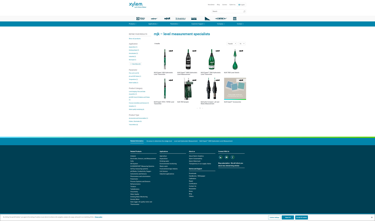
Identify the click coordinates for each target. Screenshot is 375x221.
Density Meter (134, 199)
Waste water (164, 166)
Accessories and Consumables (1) (138, 118)
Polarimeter (134, 179)
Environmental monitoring (168, 164)
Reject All (287, 217)
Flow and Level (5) (134, 73)
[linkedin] (220, 157)
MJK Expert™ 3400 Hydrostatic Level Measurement (216, 141)
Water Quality (134, 194)
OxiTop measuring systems (139, 169)
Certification (193, 184)
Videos (191, 196)
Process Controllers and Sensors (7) (139, 103)
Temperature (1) (133, 79)
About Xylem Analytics (196, 156)
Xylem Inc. (232, 4)
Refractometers (135, 184)
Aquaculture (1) (133, 47)
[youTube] (226, 157)
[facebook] (232, 157)
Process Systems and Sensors (140, 181)
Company (220, 24)
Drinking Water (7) (134, 50)
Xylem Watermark (194, 161)
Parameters (174, 24)
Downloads (192, 173)
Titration (133, 186)
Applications (152, 24)
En (242, 4)
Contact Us (192, 186)
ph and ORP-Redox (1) (135, 76)
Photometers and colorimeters (140, 176)
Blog (218, 4)
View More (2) (136, 64)
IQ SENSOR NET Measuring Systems (142, 166)
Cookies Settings (274, 217)
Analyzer (133, 156)
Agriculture (163, 156)
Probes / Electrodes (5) (135, 121)
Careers (224, 4)
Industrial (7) (132, 56)
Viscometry (134, 192)
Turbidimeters (134, 189)
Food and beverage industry (169, 169)
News (191, 191)
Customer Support (197, 24)
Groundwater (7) (133, 53)
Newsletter (211, 4)
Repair (191, 181)
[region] (187, 217)
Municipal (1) (132, 59)
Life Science (164, 171)
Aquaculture (164, 158)
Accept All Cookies (301, 217)
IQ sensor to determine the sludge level (159, 141)
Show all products (135, 39)
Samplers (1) (132, 106)
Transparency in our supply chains (200, 164)
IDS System (134, 164)
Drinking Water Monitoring (138, 197)
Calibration (192, 178)
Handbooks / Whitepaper (197, 176)
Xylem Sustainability (195, 158)
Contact (239, 24)
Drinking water (164, 161)
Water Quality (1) (133, 82)
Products (132, 24)
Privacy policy (98, 217)
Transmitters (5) (133, 124)
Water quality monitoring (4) (136, 109)
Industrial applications (167, 174)
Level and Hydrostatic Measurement (186, 141)
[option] (140, 18)
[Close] (372, 217)
